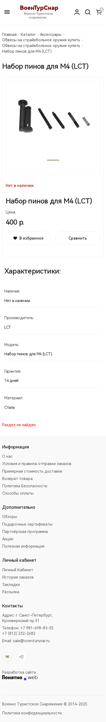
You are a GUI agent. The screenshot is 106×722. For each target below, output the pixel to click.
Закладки (11, 584)
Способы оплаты (18, 493)
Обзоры (9, 516)
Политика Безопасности (24, 486)
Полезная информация (23, 546)
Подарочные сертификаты (27, 524)
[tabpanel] (53, 127)
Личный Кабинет (17, 570)
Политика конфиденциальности (32, 713)
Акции (7, 539)
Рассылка (10, 592)
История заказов (18, 577)
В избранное (31, 238)
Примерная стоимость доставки (32, 471)
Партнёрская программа (25, 531)
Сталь (9, 407)
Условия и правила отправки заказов (36, 464)
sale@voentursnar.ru (31, 641)
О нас (7, 456)
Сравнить (77, 238)
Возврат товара (17, 478)
